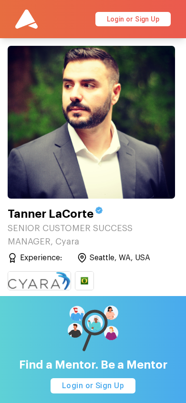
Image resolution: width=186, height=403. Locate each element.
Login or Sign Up (133, 19)
